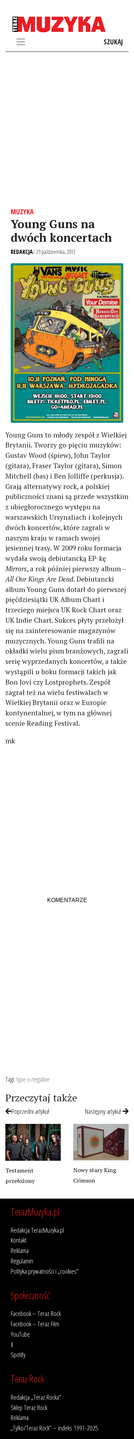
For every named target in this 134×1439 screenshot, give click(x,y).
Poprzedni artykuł (30, 1111)
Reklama (20, 1250)
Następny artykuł (104, 1111)
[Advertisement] (67, 130)
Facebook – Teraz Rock (36, 1313)
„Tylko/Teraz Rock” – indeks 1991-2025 (54, 1428)
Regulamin (22, 1261)
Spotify (18, 1354)
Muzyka (22, 211)
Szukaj (113, 42)
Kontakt (18, 1240)
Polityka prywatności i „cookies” (45, 1271)
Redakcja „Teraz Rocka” (36, 1397)
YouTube (20, 1334)
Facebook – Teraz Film (35, 1323)
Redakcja (22, 252)
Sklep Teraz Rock (29, 1407)
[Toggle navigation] (20, 42)
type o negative (33, 1079)
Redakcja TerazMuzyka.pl (37, 1230)
